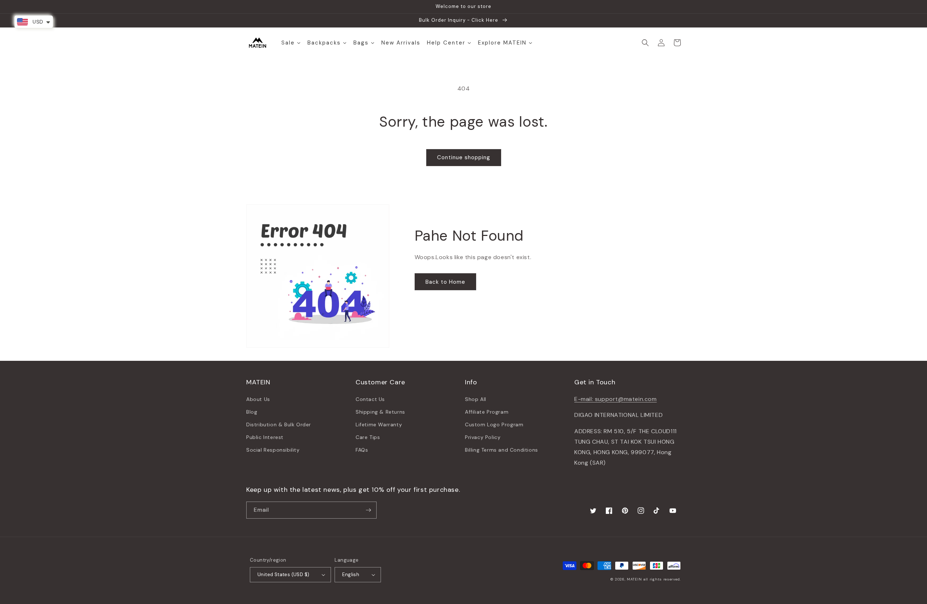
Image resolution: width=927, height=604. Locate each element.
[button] (645, 43)
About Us (258, 399)
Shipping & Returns (380, 412)
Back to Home (445, 282)
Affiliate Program (486, 412)
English (350, 574)
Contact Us (370, 399)
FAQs (362, 450)
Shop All (475, 399)
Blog (251, 412)
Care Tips (368, 437)
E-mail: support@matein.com (615, 399)
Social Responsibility (273, 450)
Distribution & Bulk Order (278, 424)
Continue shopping (463, 157)
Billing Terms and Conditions (501, 450)
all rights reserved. (662, 579)
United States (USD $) (283, 574)
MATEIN (634, 579)
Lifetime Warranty (379, 424)
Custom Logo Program (494, 424)
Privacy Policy (482, 437)
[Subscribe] (368, 510)
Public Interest (265, 437)
